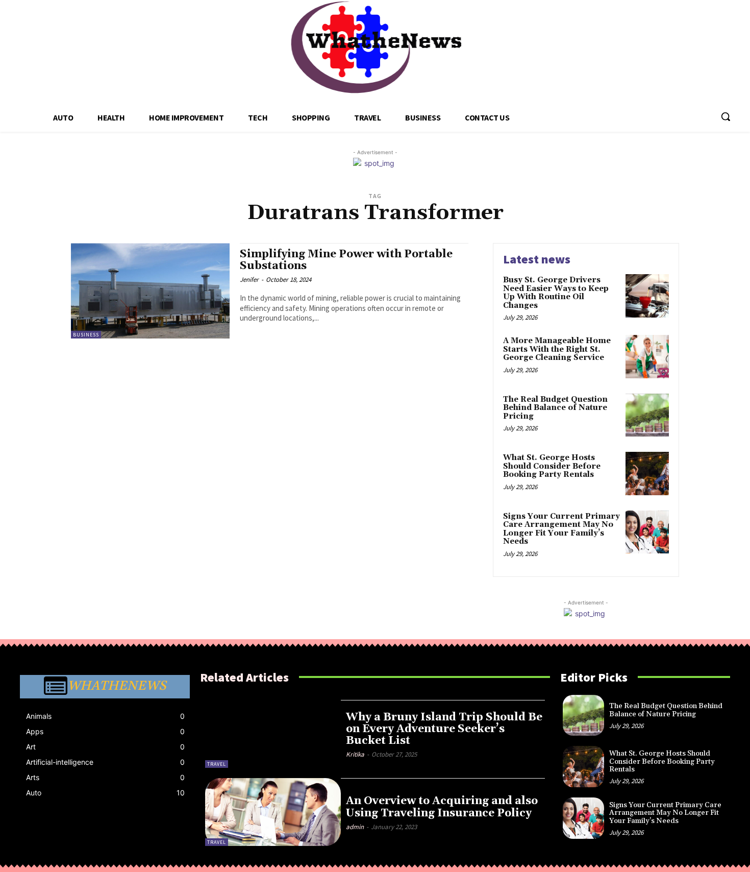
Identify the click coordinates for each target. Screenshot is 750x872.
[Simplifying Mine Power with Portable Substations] (150, 290)
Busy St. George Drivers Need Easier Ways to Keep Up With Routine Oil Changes (556, 292)
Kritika (355, 754)
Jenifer (249, 279)
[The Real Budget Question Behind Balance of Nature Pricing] (647, 415)
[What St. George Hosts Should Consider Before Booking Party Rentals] (647, 473)
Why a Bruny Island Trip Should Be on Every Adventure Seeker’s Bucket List (444, 729)
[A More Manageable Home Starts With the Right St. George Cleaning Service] (647, 356)
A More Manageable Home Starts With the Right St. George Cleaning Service (557, 349)
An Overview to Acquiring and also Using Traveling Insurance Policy (442, 806)
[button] (725, 116)
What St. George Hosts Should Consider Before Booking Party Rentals (552, 466)
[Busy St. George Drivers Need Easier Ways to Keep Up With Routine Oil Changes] (647, 296)
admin (355, 826)
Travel (216, 764)
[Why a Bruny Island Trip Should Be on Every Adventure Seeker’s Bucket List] (273, 734)
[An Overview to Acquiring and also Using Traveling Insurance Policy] (273, 812)
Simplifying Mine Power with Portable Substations (346, 260)
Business (86, 334)
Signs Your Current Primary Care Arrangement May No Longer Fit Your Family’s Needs (561, 529)
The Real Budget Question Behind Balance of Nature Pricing (555, 408)
